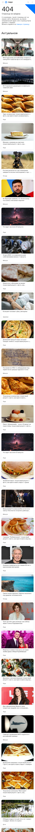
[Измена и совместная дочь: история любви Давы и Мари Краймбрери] (17, 644)
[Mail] (6, 2)
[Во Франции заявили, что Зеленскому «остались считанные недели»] (17, 192)
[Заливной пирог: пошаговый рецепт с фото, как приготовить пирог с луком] (17, 474)
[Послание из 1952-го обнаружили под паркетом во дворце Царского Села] (17, 362)
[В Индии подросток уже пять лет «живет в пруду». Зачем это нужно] (17, 813)
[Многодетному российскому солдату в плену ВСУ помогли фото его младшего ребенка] (17, 52)
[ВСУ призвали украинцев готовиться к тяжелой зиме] (17, 80)
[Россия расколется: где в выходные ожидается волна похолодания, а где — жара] (17, 164)
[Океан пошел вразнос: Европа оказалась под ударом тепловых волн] (17, 587)
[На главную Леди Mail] (10, 2)
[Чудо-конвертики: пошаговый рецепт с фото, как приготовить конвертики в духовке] (17, 108)
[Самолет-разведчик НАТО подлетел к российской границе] (17, 728)
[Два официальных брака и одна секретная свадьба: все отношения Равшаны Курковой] (17, 700)
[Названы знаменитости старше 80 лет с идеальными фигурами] (17, 559)
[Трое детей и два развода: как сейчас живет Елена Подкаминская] (17, 615)
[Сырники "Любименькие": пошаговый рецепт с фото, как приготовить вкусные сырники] (17, 531)
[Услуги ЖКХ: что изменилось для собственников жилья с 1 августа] (17, 249)
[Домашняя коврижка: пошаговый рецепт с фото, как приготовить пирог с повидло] (17, 756)
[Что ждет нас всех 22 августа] (17, 221)
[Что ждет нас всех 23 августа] (17, 446)
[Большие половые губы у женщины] (17, 305)
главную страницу (22, 24)
